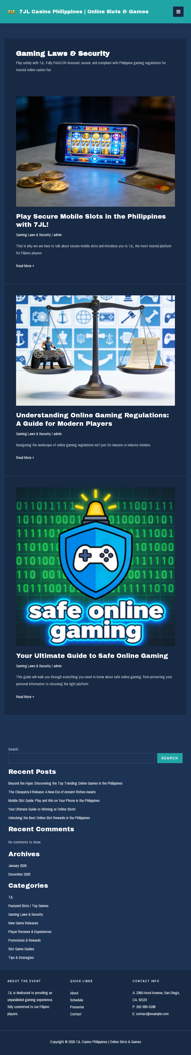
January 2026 (17, 865)
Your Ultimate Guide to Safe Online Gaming (92, 655)
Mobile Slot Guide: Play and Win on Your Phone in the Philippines (54, 800)
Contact (76, 1014)
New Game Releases (23, 923)
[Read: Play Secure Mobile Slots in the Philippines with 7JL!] (95, 151)
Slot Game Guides (21, 948)
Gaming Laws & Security (33, 234)
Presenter (77, 1007)
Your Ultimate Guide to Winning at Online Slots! (41, 809)
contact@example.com (152, 1013)
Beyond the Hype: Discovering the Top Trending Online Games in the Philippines (65, 783)
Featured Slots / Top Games (28, 905)
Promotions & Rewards (24, 940)
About (74, 993)
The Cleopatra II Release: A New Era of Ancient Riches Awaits (52, 791)
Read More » (25, 266)
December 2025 (19, 874)
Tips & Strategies (21, 957)
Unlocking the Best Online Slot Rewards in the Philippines (49, 817)
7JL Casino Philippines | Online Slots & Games (84, 11)
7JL (10, 897)
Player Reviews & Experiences (29, 931)
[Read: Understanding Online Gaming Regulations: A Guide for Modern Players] (95, 350)
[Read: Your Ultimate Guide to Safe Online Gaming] (95, 566)
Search (13, 749)
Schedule (76, 1000)
